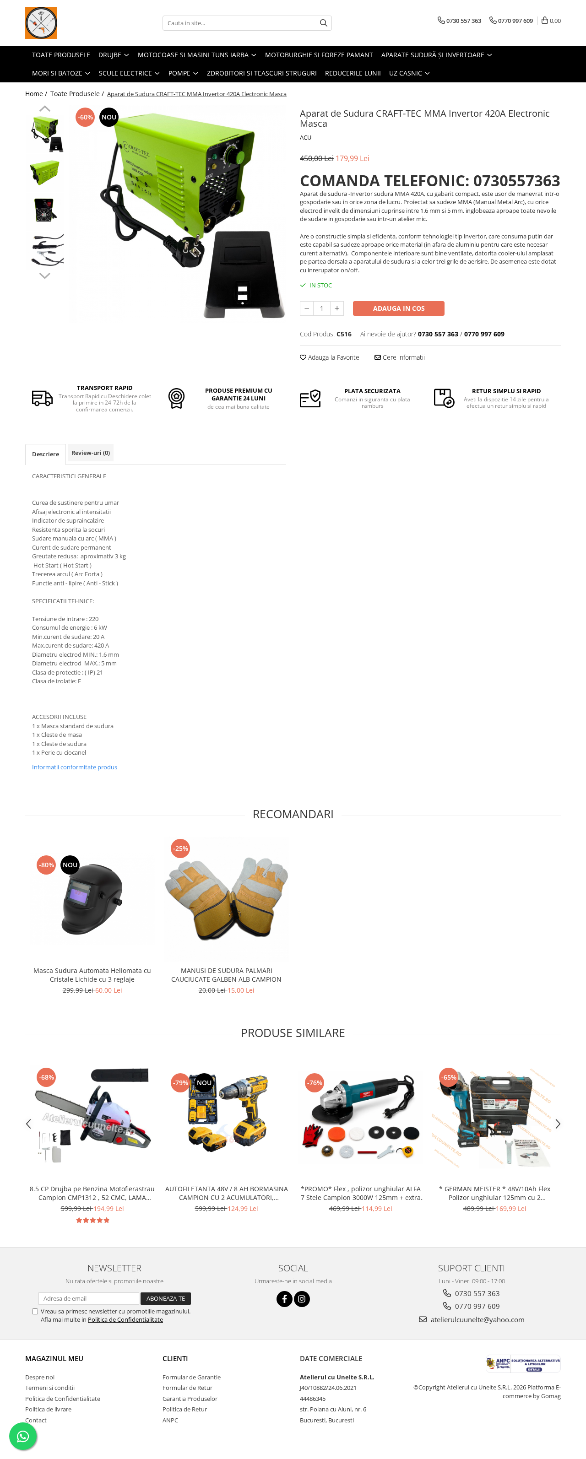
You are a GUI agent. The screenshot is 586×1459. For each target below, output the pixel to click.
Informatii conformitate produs (74, 767)
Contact (36, 1420)
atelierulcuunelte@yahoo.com (477, 1319)
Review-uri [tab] (90, 453)
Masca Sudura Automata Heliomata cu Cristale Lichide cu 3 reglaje (92, 974)
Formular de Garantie (192, 1377)
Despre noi (39, 1377)
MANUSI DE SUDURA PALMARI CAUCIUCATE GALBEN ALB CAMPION (226, 974)
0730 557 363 (476, 1293)
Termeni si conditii (50, 1387)
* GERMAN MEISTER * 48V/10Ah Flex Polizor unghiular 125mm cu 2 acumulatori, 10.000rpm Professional (494, 1193)
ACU (305, 137)
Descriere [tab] (45, 454)
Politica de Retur (185, 1409)
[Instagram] (302, 1299)
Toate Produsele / (78, 93)
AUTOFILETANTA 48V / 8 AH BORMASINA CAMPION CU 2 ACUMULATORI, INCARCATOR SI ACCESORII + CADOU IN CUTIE (226, 1193)
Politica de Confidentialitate (125, 1319)
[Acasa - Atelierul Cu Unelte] (71, 23)
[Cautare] (323, 23)
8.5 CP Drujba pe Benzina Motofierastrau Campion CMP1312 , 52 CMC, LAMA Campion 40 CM (92, 1193)
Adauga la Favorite (332, 357)
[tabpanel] (177, 214)
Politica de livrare (48, 1409)
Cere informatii (403, 357)
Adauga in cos (399, 308)
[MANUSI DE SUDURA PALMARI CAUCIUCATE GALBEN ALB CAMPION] (226, 899)
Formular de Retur (187, 1387)
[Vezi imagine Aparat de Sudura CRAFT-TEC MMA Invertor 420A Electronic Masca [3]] (45, 251)
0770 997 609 (476, 1306)
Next (45, 274)
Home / (37, 93)
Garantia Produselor (190, 1398)
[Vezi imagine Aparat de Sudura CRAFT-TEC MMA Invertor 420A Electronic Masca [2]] (45, 212)
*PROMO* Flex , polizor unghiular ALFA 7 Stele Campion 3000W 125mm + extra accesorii (361, 1193)
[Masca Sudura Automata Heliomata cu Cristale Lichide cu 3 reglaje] (92, 899)
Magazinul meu (54, 1358)
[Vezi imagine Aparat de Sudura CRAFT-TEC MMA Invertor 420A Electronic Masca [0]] (45, 134)
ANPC (170, 1420)
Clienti (175, 1358)
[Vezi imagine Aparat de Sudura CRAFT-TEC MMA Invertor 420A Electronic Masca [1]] (45, 173)
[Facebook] (285, 1299)
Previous (45, 109)
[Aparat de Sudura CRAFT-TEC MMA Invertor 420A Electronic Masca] (177, 214)
